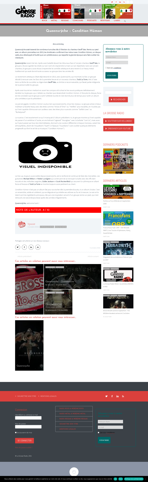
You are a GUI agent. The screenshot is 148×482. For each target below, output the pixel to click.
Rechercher (119, 99)
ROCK (44, 20)
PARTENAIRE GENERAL (108, 212)
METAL (54, 20)
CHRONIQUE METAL (47, 227)
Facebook (24, 247)
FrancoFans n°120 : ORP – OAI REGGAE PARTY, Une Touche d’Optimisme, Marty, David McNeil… (117, 230)
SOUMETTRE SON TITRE (26, 396)
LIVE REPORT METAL (21, 267)
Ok (115, 479)
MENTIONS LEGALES (48, 396)
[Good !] (60, 10)
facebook (116, 2)
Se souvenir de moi (24, 432)
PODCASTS (91, 20)
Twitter (17, 247)
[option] (58, 289)
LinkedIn (31, 247)
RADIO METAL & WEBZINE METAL (73, 414)
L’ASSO (117, 20)
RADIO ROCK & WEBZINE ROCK (72, 408)
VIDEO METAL (114, 295)
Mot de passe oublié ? (23, 447)
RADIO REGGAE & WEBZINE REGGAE (74, 419)
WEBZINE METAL (61, 227)
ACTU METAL (106, 242)
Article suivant (93, 256)
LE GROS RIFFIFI (109, 151)
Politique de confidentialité (134, 479)
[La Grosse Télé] (127, 2)
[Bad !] (69, 10)
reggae (103, 11)
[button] (125, 21)
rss (124, 2)
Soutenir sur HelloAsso (120, 121)
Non (120, 479)
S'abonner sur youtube (119, 128)
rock (41, 12)
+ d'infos (67, 14)
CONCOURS (78, 20)
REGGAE (65, 20)
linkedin (120, 2)
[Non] (145, 479)
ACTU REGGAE (107, 186)
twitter (112, 2)
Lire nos (114, 68)
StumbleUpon (37, 247)
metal (72, 11)
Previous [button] (104, 162)
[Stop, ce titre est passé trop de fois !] (64, 10)
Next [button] (131, 162)
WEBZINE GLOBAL (119, 212)
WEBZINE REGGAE (115, 186)
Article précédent (24, 256)
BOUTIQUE (105, 20)
